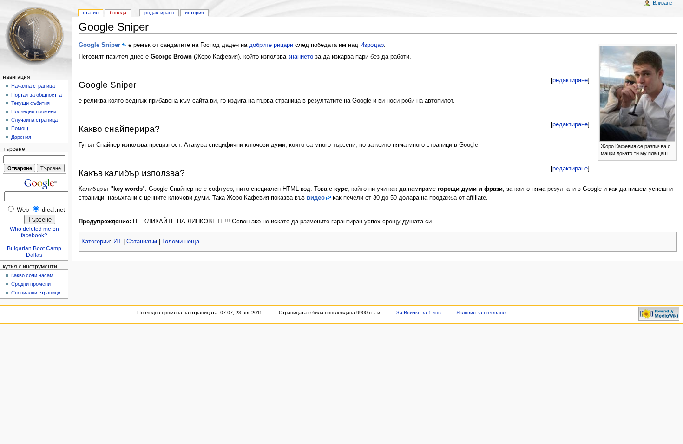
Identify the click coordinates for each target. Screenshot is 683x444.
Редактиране (159, 12)
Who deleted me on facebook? (34, 232)
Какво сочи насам (32, 275)
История (194, 12)
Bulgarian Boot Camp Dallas (34, 251)
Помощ (19, 128)
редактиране (570, 80)
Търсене (14, 149)
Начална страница (33, 86)
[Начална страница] (36, 36)
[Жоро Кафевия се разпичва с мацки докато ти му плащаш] (637, 93)
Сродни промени (31, 284)
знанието (300, 56)
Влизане (662, 3)
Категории (95, 241)
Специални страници (35, 292)
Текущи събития (30, 103)
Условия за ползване (481, 312)
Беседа (118, 12)
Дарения (21, 137)
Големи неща (180, 241)
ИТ (117, 241)
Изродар (372, 45)
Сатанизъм (141, 241)
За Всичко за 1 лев (418, 312)
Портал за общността (36, 95)
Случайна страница (34, 120)
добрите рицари (271, 45)
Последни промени (33, 111)
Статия (91, 12)
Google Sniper (99, 45)
